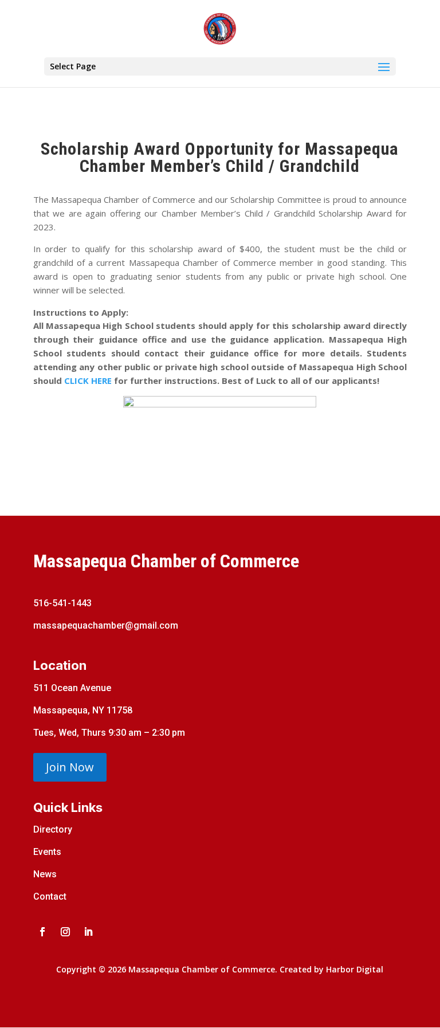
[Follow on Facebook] (42, 932)
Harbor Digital (354, 969)
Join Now (70, 767)
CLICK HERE (88, 380)
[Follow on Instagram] (65, 932)
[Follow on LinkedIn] (88, 932)
